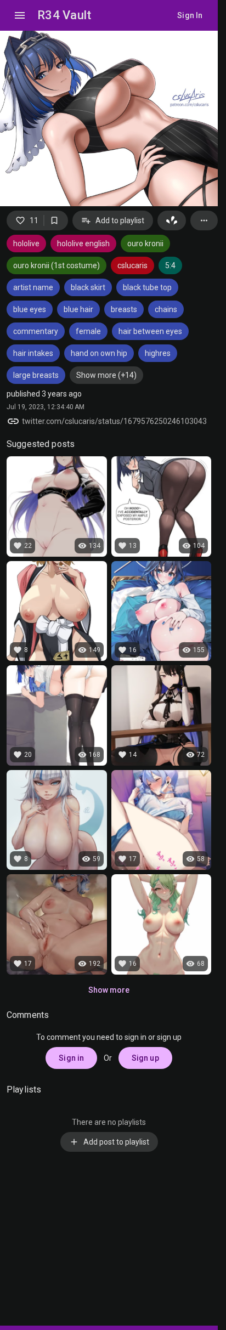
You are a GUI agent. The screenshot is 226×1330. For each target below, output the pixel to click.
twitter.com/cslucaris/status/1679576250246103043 (114, 421)
